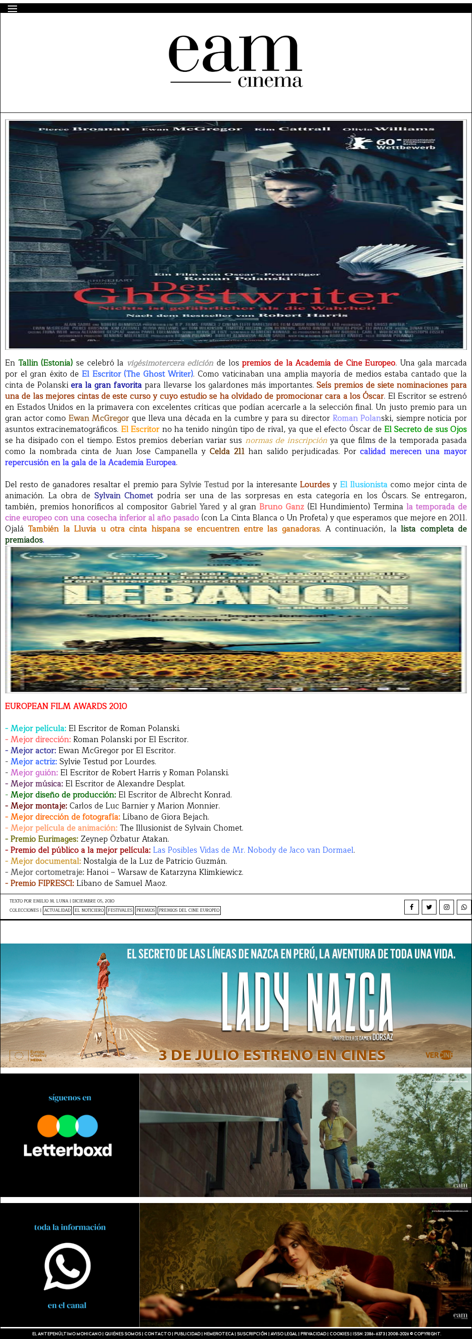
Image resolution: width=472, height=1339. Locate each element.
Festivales (120, 910)
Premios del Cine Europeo (189, 910)
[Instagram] (446, 907)
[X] (429, 907)
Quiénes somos (123, 1334)
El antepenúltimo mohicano (126, 29)
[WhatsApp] (464, 907)
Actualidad (57, 910)
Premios (145, 910)
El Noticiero (89, 910)
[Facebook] (411, 907)
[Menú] (12, 9)
